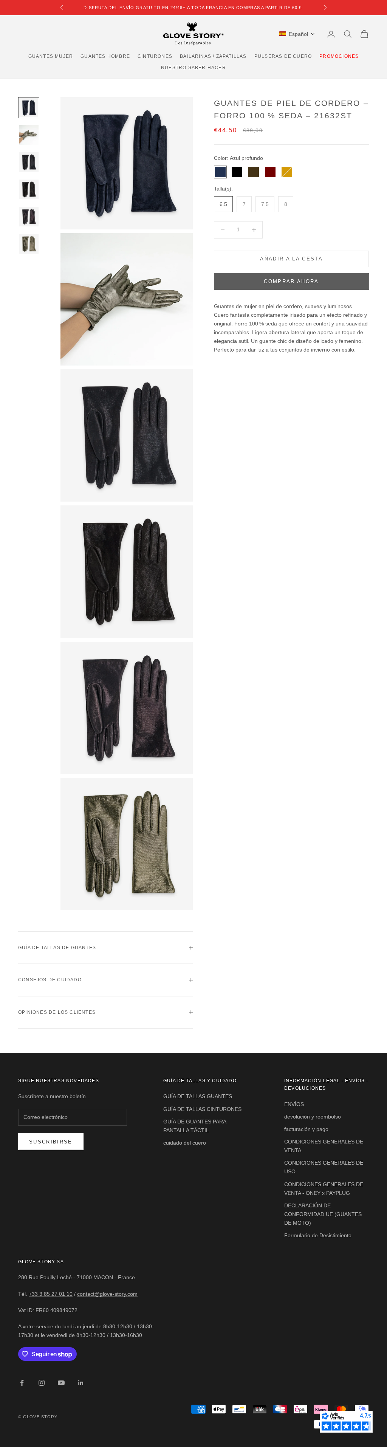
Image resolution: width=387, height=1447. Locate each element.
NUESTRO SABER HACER (193, 67)
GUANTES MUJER (50, 56)
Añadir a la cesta (291, 259)
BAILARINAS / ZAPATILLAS (213, 56)
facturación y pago (306, 1129)
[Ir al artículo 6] (28, 243)
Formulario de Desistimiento (317, 1235)
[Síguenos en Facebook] (22, 1383)
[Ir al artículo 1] (28, 107)
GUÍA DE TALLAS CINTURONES (202, 1109)
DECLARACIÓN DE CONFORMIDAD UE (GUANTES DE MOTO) (323, 1214)
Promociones (339, 56)
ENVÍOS (294, 1104)
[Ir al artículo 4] (28, 189)
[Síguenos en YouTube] (61, 1383)
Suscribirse (51, 1142)
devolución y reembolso (312, 1117)
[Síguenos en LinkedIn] (81, 1383)
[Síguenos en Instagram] (41, 1383)
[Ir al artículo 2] (28, 135)
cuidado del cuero (184, 1143)
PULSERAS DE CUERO (283, 56)
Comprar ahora (291, 281)
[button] (297, 34)
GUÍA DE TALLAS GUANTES (197, 1096)
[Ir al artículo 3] (28, 162)
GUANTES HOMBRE (105, 56)
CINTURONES (155, 56)
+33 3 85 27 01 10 (51, 1294)
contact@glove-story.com (107, 1294)
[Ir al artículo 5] (28, 216)
